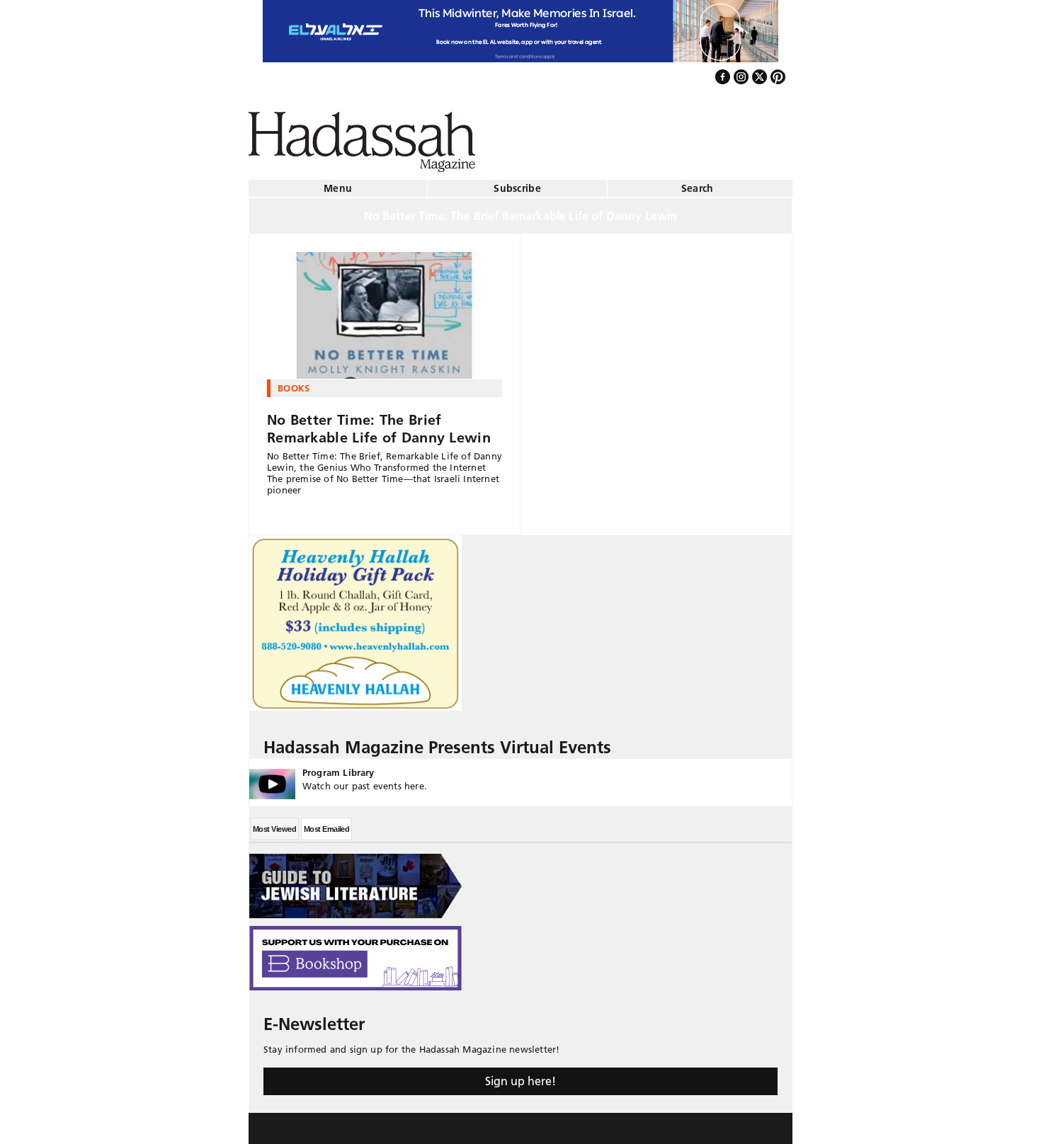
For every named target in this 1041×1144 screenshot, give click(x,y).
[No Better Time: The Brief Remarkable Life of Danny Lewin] (384, 310)
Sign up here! (520, 1075)
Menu (338, 182)
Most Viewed (274, 823)
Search (697, 182)
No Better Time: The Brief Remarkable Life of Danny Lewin (379, 423)
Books (294, 382)
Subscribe (517, 182)
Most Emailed (326, 823)
